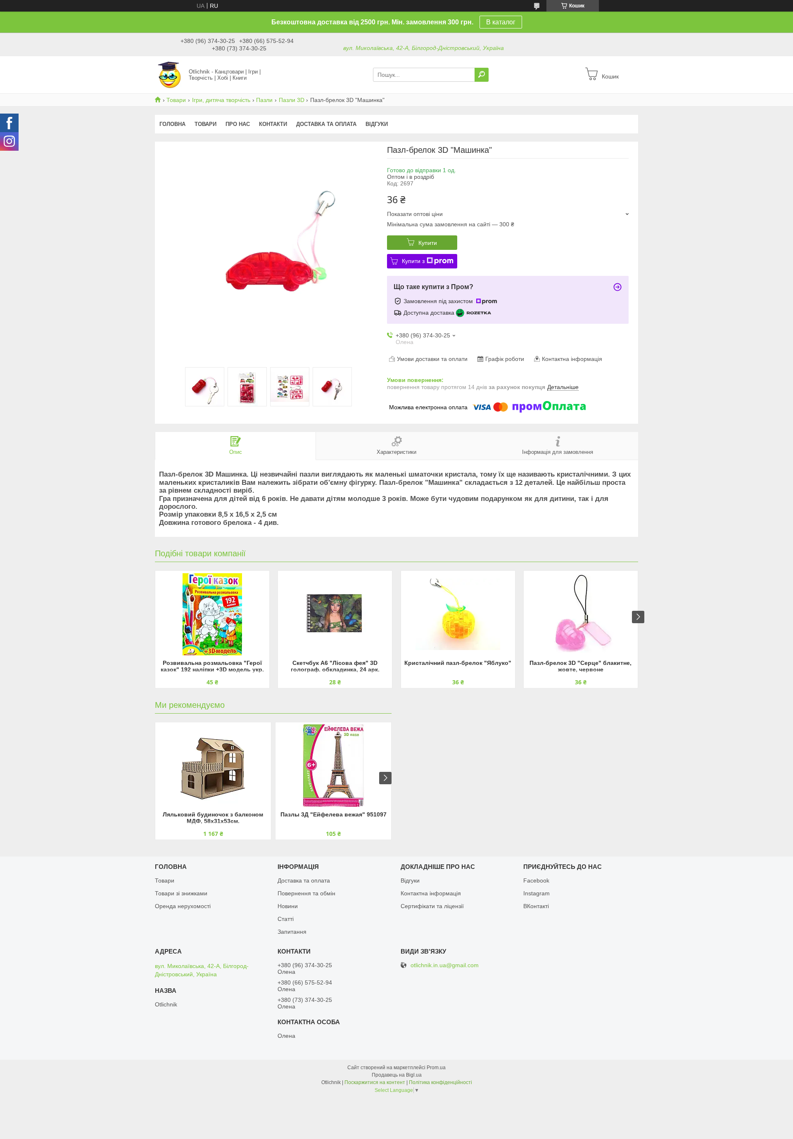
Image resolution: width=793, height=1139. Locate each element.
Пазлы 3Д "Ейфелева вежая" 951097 (333, 814)
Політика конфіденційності (440, 1082)
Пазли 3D (291, 100)
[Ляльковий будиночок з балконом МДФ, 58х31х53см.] (213, 765)
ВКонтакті (536, 906)
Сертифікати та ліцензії (432, 906)
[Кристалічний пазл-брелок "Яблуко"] (458, 614)
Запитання (292, 931)
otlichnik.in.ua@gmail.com (445, 965)
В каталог (500, 22)
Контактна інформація (431, 893)
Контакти (273, 124)
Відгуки (377, 124)
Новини (288, 906)
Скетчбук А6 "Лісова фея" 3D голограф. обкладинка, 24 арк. (335, 666)
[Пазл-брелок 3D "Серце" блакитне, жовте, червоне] (581, 614)
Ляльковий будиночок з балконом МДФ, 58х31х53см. (213, 817)
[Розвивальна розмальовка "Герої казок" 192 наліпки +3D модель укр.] (212, 614)
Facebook (536, 880)
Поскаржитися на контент (374, 1082)
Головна (172, 124)
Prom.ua (436, 1067)
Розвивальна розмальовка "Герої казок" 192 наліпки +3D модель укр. (212, 666)
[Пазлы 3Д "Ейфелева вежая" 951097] (333, 765)
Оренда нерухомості (183, 906)
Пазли (264, 100)
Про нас (238, 124)
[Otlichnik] (169, 74)
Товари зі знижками (181, 893)
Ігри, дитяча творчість (221, 100)
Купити (427, 243)
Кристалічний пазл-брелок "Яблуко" (457, 663)
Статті (286, 919)
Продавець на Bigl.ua (397, 1075)
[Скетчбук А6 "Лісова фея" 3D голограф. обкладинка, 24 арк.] (335, 614)
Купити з (413, 261)
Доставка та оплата (326, 124)
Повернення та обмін (306, 893)
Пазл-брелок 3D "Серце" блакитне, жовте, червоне (580, 666)
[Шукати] (482, 75)
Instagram (536, 893)
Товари (176, 100)
